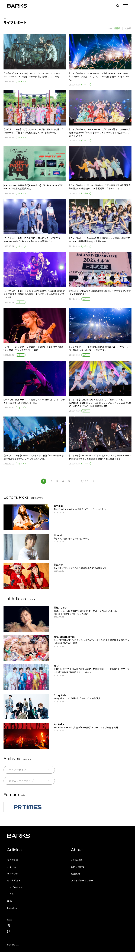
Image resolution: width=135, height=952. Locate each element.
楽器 (9, 900)
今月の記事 (12, 859)
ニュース (11, 866)
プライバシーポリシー (82, 880)
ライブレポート (15, 887)
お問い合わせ (77, 866)
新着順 (117, 28)
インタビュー (14, 880)
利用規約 (75, 873)
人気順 (128, 28)
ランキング (12, 873)
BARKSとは (77, 859)
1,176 (84, 481)
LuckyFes (12, 907)
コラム (10, 894)
